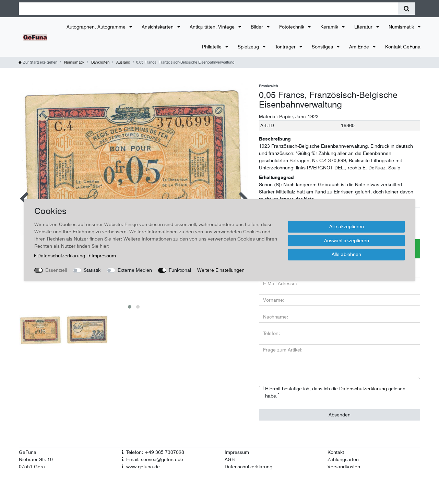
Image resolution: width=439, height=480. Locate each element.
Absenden (340, 414)
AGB (230, 459)
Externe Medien (135, 269)
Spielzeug (249, 46)
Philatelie (212, 46)
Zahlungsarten (343, 459)
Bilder (257, 27)
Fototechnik (292, 27)
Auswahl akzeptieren (346, 240)
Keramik (330, 27)
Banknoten (99, 62)
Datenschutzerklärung (248, 466)
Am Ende (359, 46)
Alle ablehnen (346, 254)
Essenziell (56, 269)
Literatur (364, 27)
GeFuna (27, 452)
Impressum (237, 452)
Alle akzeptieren (346, 226)
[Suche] (406, 8)
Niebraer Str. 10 (36, 459)
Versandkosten (344, 466)
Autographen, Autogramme (97, 27)
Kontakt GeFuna (402, 46)
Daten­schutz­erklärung (61, 255)
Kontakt (336, 452)
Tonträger (286, 46)
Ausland (122, 62)
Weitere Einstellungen (221, 269)
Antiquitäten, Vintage (213, 27)
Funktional (180, 269)
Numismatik (402, 27)
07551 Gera (32, 466)
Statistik (92, 269)
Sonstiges (323, 46)
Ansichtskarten (158, 27)
